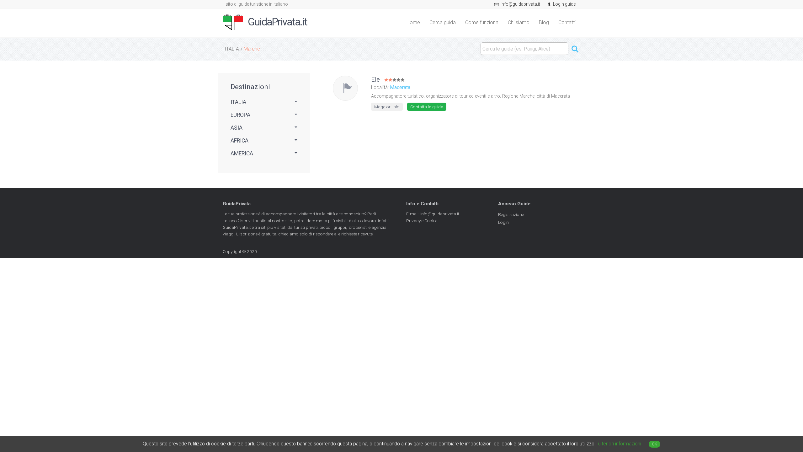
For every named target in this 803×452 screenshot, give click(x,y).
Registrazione (511, 214)
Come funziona (481, 22)
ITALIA (232, 49)
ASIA (236, 128)
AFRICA (239, 140)
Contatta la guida (426, 106)
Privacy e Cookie (421, 220)
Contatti (567, 22)
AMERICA (242, 153)
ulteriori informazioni (619, 444)
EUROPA (240, 115)
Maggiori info (387, 106)
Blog (544, 22)
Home (413, 22)
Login (503, 222)
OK (654, 444)
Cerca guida (442, 22)
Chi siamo (518, 22)
